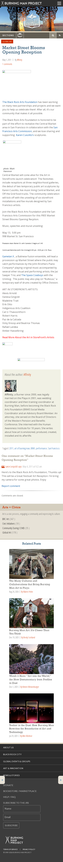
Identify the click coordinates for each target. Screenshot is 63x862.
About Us (8, 747)
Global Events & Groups (16, 761)
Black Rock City (12, 754)
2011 (11, 448)
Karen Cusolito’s (25, 135)
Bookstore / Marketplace (19, 791)
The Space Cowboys (32, 275)
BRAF (33, 448)
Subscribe (11, 825)
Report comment (11, 486)
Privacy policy (29, 849)
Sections (8, 35)
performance (41, 448)
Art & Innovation (13, 768)
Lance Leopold (11, 466)
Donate (8, 785)
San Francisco (53, 448)
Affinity (19, 59)
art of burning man (22, 448)
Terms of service (10, 849)
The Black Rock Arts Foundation (20, 102)
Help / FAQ (9, 796)
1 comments (7, 64)
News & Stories (11, 775)
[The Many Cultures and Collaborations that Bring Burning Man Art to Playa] (31, 564)
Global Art (7, 41)
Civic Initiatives (8, 523)
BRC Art (5, 519)
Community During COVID (13, 528)
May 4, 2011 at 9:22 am (32, 466)
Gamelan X (8, 256)
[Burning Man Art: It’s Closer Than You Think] (31, 613)
